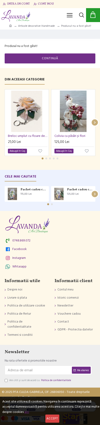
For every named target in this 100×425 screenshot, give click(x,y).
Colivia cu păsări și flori (69, 136)
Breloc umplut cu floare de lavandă (27, 136)
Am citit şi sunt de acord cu (40, 380)
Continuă (50, 58)
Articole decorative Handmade (36, 26)
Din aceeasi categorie (25, 79)
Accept (52, 418)
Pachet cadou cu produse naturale (80, 190)
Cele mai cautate (20, 177)
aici (26, 412)
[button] (5, 123)
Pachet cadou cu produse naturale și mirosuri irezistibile (33, 190)
